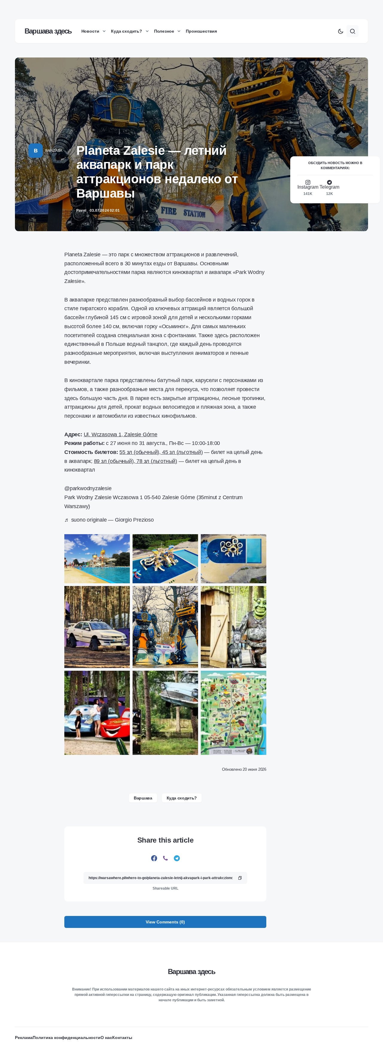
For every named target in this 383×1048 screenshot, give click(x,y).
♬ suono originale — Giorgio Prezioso (109, 520)
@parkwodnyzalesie (88, 488)
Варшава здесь (48, 31)
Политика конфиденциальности (67, 1037)
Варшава (53, 151)
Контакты (122, 1037)
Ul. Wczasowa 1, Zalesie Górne (120, 434)
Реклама (24, 1037)
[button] (340, 31)
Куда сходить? (182, 798)
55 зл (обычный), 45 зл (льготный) (161, 452)
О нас (106, 1037)
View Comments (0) (165, 922)
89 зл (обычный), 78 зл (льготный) (135, 461)
